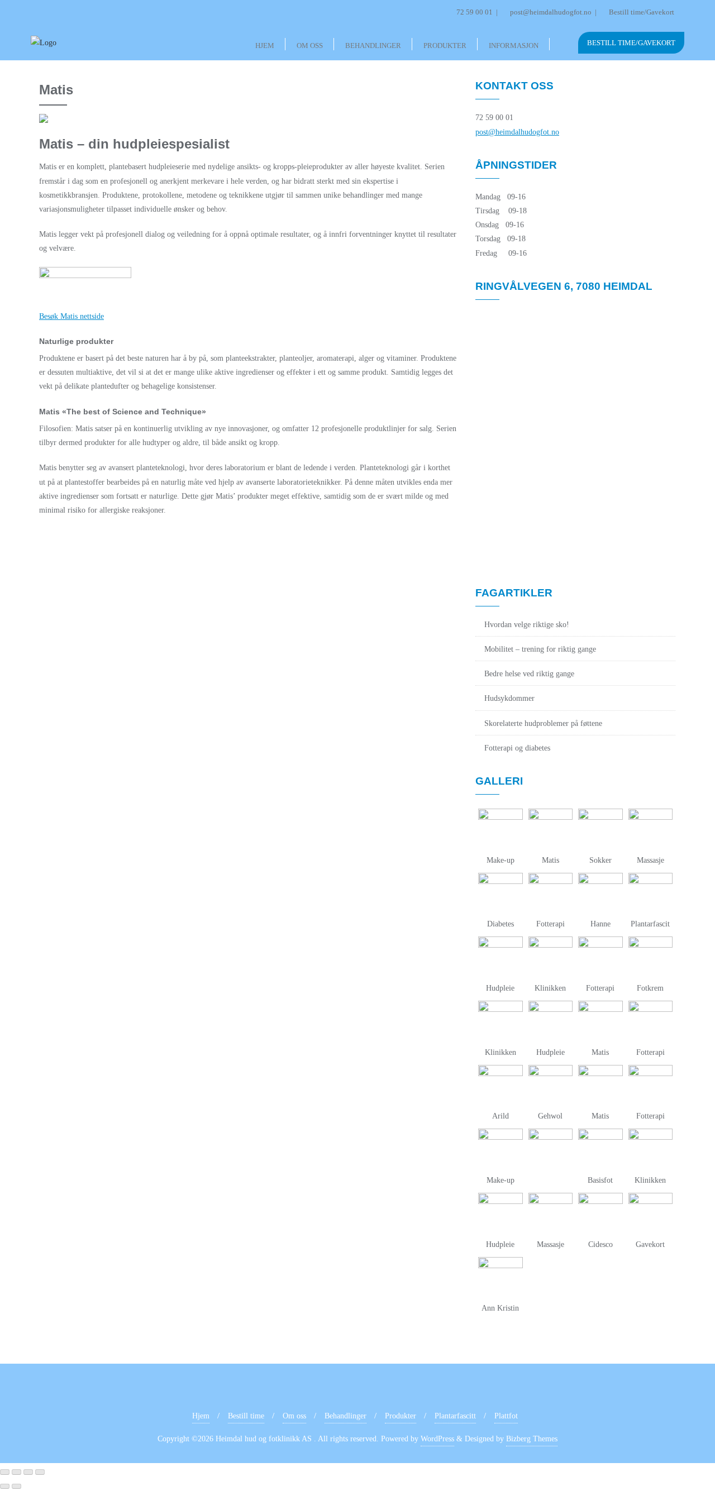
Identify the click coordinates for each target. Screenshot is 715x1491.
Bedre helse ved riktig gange (529, 674)
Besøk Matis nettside (71, 316)
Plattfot (506, 1416)
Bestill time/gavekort (631, 43)
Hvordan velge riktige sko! (526, 624)
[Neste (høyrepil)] (16, 1486)
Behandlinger (345, 1416)
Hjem (200, 1416)
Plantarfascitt (455, 1416)
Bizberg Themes (531, 1439)
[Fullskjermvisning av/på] (16, 1472)
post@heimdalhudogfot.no (550, 12)
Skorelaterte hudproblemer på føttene (543, 723)
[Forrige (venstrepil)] (4, 1486)
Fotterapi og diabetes (517, 748)
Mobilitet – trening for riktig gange (540, 649)
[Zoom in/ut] (4, 1472)
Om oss (294, 1416)
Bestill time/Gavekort (640, 12)
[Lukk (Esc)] (40, 1472)
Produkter (400, 1416)
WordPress (437, 1439)
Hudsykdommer (509, 698)
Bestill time (246, 1416)
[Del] (28, 1472)
